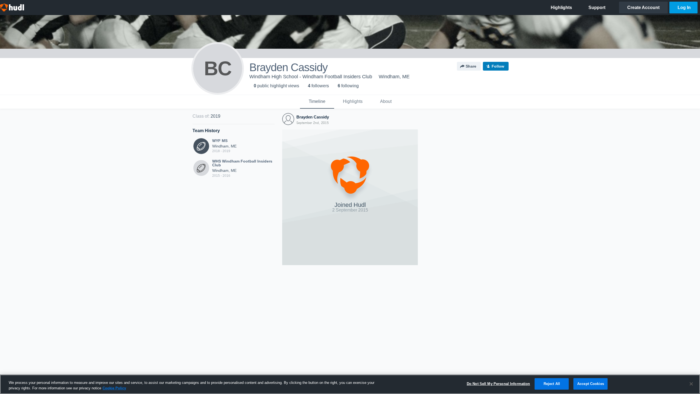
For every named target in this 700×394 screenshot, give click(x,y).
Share (471, 66)
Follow (498, 66)
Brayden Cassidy (312, 117)
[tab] (317, 102)
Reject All (552, 384)
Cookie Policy (114, 388)
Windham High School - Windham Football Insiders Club (310, 76)
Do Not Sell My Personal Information (498, 384)
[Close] (691, 384)
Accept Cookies (590, 384)
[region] (350, 384)
